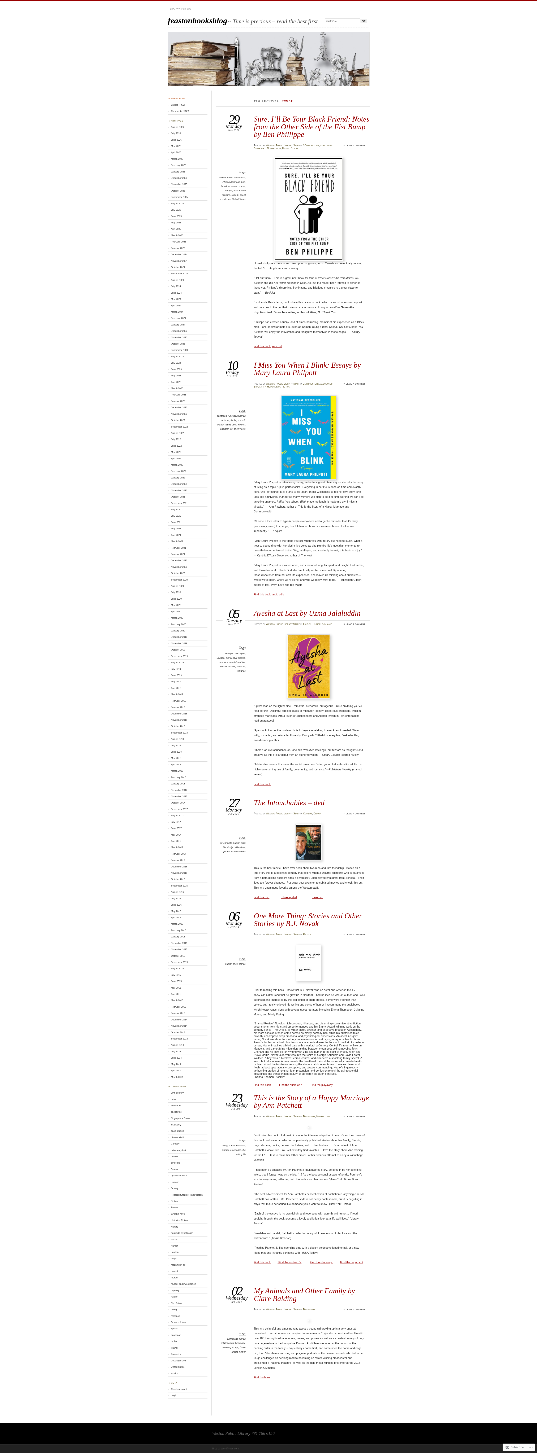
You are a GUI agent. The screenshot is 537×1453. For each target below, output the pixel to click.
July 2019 (176, 669)
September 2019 (179, 656)
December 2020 (179, 560)
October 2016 (178, 879)
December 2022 (179, 407)
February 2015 (178, 1007)
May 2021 (176, 528)
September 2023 (179, 350)
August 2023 (177, 356)
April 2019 (176, 688)
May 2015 (176, 987)
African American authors (232, 177)
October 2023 (178, 343)
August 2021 (177, 509)
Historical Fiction (179, 1220)
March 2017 (177, 847)
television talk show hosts (233, 429)
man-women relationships (232, 662)
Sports (174, 1328)
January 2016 (178, 936)
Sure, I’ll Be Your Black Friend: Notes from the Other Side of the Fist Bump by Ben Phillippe (311, 127)
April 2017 (176, 841)
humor (236, 190)
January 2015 (178, 1013)
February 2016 (178, 930)
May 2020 (176, 605)
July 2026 (176, 133)
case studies (177, 1131)
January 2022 (178, 477)
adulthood (222, 416)
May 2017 (176, 834)
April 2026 (176, 152)
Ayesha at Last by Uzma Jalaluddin (307, 613)
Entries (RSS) (178, 105)
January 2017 (178, 860)
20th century (311, 145)
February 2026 (178, 165)
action (174, 1099)
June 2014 (176, 1057)
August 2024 (177, 280)
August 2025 (177, 203)
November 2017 (179, 796)
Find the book (262, 1377)
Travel (174, 1348)
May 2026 (176, 146)
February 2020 (178, 624)
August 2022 (177, 433)
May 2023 (176, 375)
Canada (220, 658)
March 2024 (177, 312)
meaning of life (178, 1265)
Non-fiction (274, 148)
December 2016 (179, 866)
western (175, 1373)
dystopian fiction (179, 1175)
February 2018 (178, 777)
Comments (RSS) (180, 111)
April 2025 (176, 229)
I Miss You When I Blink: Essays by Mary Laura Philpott (307, 369)
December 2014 (179, 1019)
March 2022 (177, 465)
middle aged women (235, 424)
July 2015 (176, 975)
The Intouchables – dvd (289, 802)
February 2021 (178, 548)
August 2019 (177, 662)
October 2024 (178, 267)
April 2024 (176, 305)
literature (240, 1145)
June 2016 (176, 904)
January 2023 (178, 401)
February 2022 (178, 471)
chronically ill (177, 1137)
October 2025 (178, 190)
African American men (234, 182)
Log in (174, 1395)
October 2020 (178, 573)
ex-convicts (226, 843)
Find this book (262, 346)
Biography (260, 148)
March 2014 (177, 1077)
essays (228, 190)
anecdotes (326, 145)
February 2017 (178, 854)
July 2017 (176, 822)
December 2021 (179, 484)
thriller (174, 1341)
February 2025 (178, 241)
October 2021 (178, 496)
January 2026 (178, 171)
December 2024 (179, 254)
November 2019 (179, 643)
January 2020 (178, 630)
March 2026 (177, 159)
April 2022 (176, 458)
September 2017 (179, 809)
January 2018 (178, 783)
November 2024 (179, 261)
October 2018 (178, 726)
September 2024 (179, 273)
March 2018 (177, 771)
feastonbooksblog (197, 20)
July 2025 (176, 210)
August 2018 (177, 739)
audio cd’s (278, 594)
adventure (176, 1105)
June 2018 (176, 751)
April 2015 (176, 994)
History (174, 1226)
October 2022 (178, 420)
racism (235, 195)
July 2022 (176, 439)
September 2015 (179, 962)
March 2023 (177, 388)
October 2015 (178, 956)
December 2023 (179, 331)
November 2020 (179, 567)
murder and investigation (183, 1284)
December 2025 (179, 178)
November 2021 (179, 490)
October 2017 (178, 802)
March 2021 (177, 541)
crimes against (178, 1150)
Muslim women (227, 666)
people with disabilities (234, 851)
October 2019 (178, 649)
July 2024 (176, 286)
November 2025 (179, 184)
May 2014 (176, 1064)
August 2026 (177, 127)
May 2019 (176, 681)
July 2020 (176, 592)
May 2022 (176, 452)
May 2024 (176, 299)
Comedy (307, 813)
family (224, 1145)
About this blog (180, 9)
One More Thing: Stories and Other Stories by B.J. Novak (308, 919)
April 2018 (176, 764)
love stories (239, 658)
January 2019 (178, 707)
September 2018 (179, 732)
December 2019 (179, 637)
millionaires (239, 847)
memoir (225, 1150)
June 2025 (176, 216)
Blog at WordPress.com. (226, 1448)
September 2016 (179, 885)
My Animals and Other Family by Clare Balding (304, 1294)
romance (327, 624)
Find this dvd (261, 897)
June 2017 (176, 828)
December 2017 (179, 790)
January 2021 (178, 554)
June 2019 (176, 675)
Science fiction (178, 1322)
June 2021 (176, 522)
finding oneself (238, 420)
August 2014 (177, 1045)
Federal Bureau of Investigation (187, 1195)
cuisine (174, 1156)
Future (174, 1207)
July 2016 (176, 898)
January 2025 (178, 248)
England (175, 1182)
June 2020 (176, 599)
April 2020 (176, 611)
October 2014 (178, 1032)
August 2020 (177, 586)
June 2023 (176, 369)
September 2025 (179, 197)
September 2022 (179, 426)
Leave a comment (355, 145)
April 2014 (176, 1070)
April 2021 (176, 535)
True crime (176, 1354)
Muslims (241, 666)
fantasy (175, 1188)
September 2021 (179, 503)
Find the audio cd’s (290, 1084)
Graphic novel (178, 1214)
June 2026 (176, 140)
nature (174, 1296)
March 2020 (177, 618)
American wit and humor (233, 186)
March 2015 (177, 1000)
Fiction (307, 624)
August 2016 (177, 892)
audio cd (277, 346)
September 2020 (179, 579)
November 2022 (179, 414)
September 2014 (179, 1038)
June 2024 (176, 293)
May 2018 (176, 758)
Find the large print (351, 1262)
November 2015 (179, 949)
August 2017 (177, 815)
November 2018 (179, 720)
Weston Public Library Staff (283, 145)
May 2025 (176, 222)
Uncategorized (178, 1360)
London (175, 1252)
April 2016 (176, 917)
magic (174, 1258)
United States (290, 148)
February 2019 (178, 701)
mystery (175, 1290)
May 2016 (176, 911)
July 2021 (176, 516)
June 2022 (176, 446)
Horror (174, 1239)
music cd (317, 897)
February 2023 (178, 394)
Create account (179, 1389)
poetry (174, 1309)
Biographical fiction (180, 1118)
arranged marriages (235, 653)
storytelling (235, 1150)
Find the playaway (322, 1084)
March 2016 (177, 924)
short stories (239, 964)
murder (174, 1277)
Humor (271, 386)
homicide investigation (182, 1233)
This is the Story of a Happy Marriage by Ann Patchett (311, 1101)
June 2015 (176, 981)
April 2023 (176, 382)
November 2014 (179, 1026)
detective (175, 1162)
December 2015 (179, 943)
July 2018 (176, 745)
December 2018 (179, 713)
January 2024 (178, 324)
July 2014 (176, 1051)
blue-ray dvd (289, 897)
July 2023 (176, 363)
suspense (176, 1335)
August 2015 (177, 968)
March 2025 (177, 235)
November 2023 (179, 337)
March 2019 (177, 694)
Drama (317, 813)
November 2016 (179, 873)
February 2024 (178, 318)
